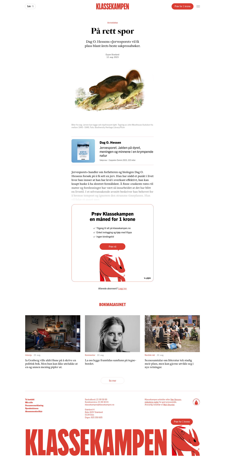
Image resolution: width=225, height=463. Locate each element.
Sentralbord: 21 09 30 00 (96, 399)
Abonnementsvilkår (33, 411)
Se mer (112, 380)
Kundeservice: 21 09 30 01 (97, 402)
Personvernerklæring (34, 405)
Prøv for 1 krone (182, 6)
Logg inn (122, 288)
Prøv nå (112, 246)
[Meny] (198, 6)
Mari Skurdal (168, 404)
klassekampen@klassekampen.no (99, 404)
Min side (29, 402)
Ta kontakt (29, 399)
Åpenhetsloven (31, 408)
